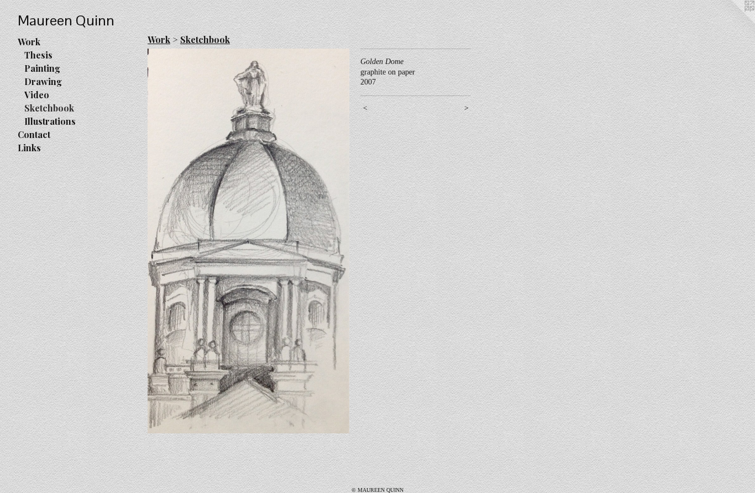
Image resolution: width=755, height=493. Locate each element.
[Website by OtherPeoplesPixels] (733, 22)
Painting (42, 68)
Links (29, 147)
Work (29, 41)
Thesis (38, 55)
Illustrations (50, 121)
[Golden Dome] (248, 241)
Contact (34, 134)
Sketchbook (49, 108)
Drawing (43, 81)
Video (36, 94)
